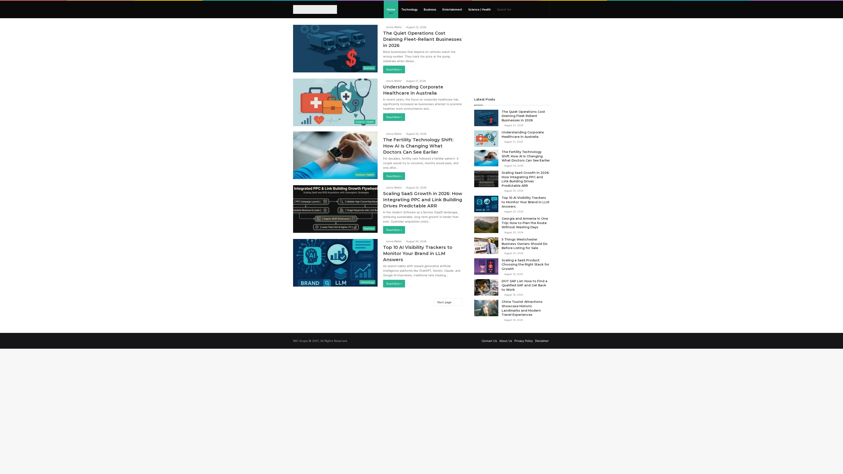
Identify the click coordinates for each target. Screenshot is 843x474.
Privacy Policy (523, 341)
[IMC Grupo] (312, 9)
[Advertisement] (512, 55)
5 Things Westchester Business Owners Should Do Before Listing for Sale (525, 243)
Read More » (394, 69)
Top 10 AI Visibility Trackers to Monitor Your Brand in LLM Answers (417, 253)
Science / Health (479, 9)
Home (391, 9)
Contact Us (489, 341)
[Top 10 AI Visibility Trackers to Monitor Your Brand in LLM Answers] (486, 204)
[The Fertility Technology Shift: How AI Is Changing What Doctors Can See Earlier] (486, 158)
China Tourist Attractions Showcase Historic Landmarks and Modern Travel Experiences (522, 308)
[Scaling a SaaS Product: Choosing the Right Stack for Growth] (486, 266)
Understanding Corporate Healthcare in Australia (523, 134)
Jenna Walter (393, 27)
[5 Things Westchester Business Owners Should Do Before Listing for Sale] (486, 245)
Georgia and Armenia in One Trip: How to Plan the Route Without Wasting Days (525, 223)
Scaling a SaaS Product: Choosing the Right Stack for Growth (525, 264)
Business (430, 9)
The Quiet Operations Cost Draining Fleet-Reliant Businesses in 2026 (422, 39)
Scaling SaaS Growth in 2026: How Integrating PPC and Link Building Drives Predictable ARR (422, 199)
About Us (505, 341)
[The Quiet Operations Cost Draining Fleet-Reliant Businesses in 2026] (486, 118)
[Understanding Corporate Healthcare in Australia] (486, 138)
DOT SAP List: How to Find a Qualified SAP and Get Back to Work (524, 285)
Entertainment (452, 9)
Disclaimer (542, 341)
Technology (409, 9)
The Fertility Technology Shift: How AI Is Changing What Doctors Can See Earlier (418, 146)
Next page (444, 302)
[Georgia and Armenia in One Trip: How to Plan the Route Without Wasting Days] (486, 225)
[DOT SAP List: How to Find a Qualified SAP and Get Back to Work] (486, 287)
